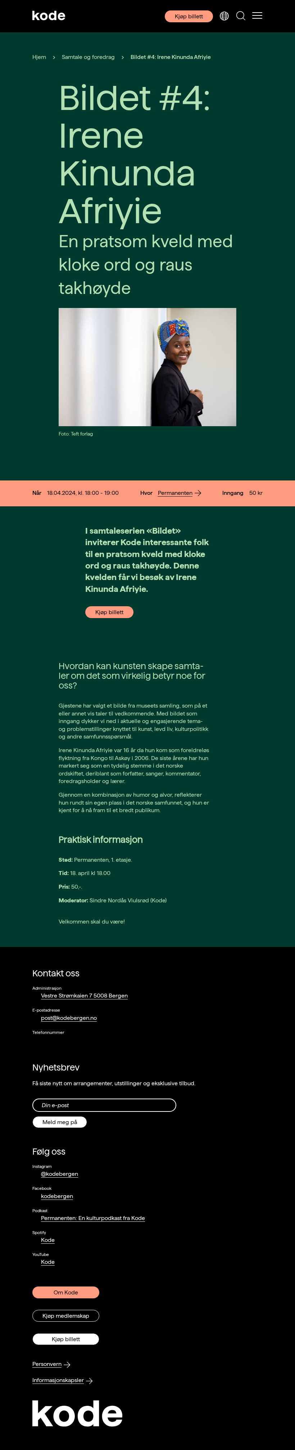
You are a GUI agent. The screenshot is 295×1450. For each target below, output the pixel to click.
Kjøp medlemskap (65, 1316)
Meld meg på (59, 1122)
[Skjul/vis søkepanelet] (240, 16)
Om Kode (66, 1292)
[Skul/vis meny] (257, 16)
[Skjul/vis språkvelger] (224, 16)
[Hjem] (48, 16)
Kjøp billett (189, 16)
